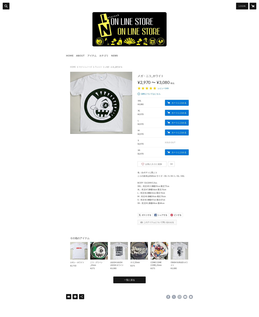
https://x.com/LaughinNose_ (174, 297)
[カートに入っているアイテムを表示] (253, 6)
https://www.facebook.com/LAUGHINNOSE (168, 297)
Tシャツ (98, 67)
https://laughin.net (191, 297)
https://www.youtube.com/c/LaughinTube (185, 297)
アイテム (92, 55)
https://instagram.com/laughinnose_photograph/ (180, 297)
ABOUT (80, 55)
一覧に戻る (129, 280)
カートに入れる (179, 103)
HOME (70, 55)
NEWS (114, 55)
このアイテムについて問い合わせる (159, 222)
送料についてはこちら (151, 94)
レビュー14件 (163, 88)
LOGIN (242, 6)
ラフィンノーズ (85, 67)
